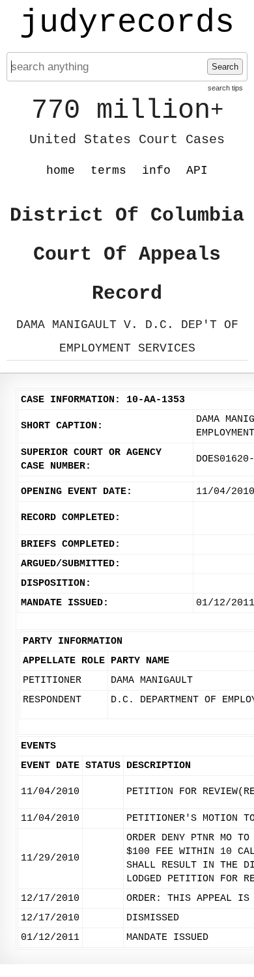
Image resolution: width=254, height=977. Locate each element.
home (60, 170)
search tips (225, 88)
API (197, 170)
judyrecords (127, 23)
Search (225, 67)
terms (108, 170)
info (156, 170)
